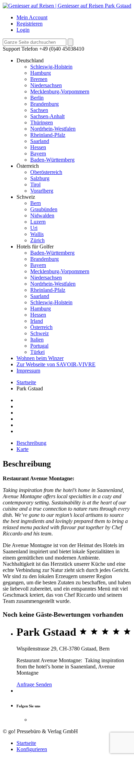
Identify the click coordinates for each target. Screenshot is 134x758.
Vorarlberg (41, 191)
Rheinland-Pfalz (47, 135)
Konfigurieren (31, 749)
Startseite (26, 382)
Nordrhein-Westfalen (53, 129)
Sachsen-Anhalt (47, 116)
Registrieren (29, 24)
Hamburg (40, 73)
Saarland (39, 141)
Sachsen (39, 110)
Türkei (37, 352)
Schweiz (39, 333)
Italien (37, 339)
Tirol (35, 184)
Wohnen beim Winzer (40, 358)
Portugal (39, 346)
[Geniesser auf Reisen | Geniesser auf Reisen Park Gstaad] (67, 6)
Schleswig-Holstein (51, 67)
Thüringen (41, 122)
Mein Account (31, 17)
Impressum (28, 370)
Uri (33, 228)
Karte (22, 449)
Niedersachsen (46, 85)
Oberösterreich (46, 172)
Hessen (38, 147)
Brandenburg (44, 104)
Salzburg (39, 178)
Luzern (38, 222)
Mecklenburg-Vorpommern (59, 91)
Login (23, 30)
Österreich (41, 327)
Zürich (37, 240)
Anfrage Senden (34, 684)
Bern (35, 203)
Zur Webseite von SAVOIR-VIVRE (56, 364)
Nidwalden (42, 215)
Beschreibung (31, 443)
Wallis (37, 234)
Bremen (38, 79)
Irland (36, 321)
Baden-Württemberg (52, 160)
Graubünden (43, 209)
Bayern (38, 153)
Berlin (37, 98)
